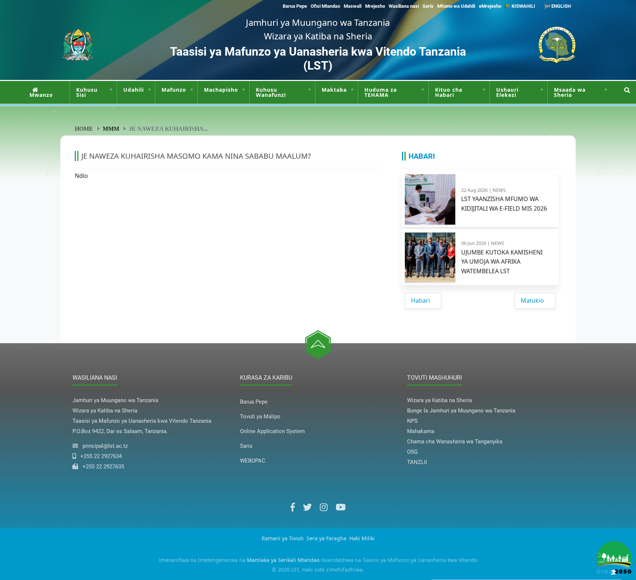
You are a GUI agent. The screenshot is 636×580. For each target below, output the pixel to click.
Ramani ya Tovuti (283, 538)
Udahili (133, 89)
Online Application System (272, 431)
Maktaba (334, 89)
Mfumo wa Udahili (456, 6)
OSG (412, 452)
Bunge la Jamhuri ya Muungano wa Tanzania (461, 410)
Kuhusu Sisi (87, 92)
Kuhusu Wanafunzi (271, 92)
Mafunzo (174, 89)
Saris (428, 6)
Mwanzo (41, 94)
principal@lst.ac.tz (105, 446)
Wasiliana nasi (404, 6)
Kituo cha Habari (448, 92)
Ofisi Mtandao (325, 6)
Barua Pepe (295, 6)
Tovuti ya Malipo (260, 416)
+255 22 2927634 (101, 456)
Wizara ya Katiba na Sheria (439, 400)
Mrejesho (375, 6)
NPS (412, 421)
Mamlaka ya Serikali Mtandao (283, 559)
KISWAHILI (522, 6)
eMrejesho (490, 6)
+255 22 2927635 (103, 466)
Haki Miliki (362, 538)
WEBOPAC (252, 460)
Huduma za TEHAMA (380, 92)
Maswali (352, 6)
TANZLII (417, 462)
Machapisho (221, 89)
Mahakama (420, 431)
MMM (111, 128)
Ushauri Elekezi (507, 92)
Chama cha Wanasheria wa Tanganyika (454, 441)
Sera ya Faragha (326, 538)
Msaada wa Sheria (570, 92)
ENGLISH (560, 6)
